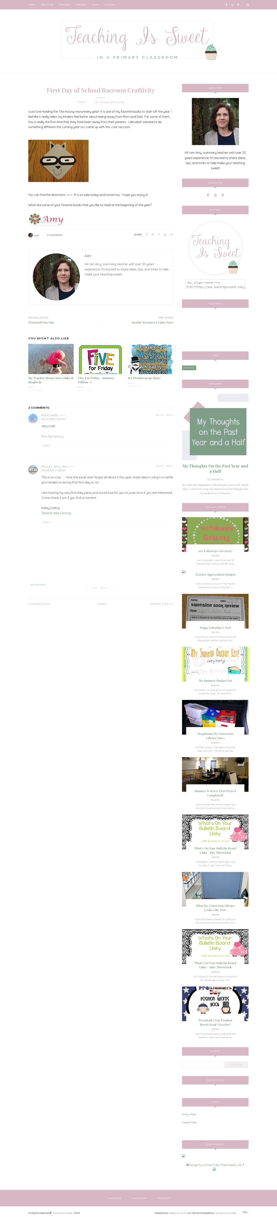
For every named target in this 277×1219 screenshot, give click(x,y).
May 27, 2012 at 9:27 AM (53, 419)
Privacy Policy (189, 1114)
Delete (160, 415)
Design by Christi (178, 1212)
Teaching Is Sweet (62, 1212)
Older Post (41, 604)
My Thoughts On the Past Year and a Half (215, 468)
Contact (81, 4)
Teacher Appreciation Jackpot (215, 574)
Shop (96, 4)
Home (31, 4)
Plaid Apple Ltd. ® (232, 1165)
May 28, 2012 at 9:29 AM (53, 470)
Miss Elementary (52, 436)
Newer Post (161, 604)
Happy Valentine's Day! (215, 627)
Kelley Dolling (54, 466)
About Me (47, 4)
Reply (169, 415)
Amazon (110, 4)
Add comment (38, 584)
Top (244, 1212)
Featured (189, 368)
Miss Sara (49, 415)
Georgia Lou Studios (225, 1212)
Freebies (64, 4)
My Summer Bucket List (215, 680)
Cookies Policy (189, 1122)
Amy (36, 235)
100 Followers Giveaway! (215, 551)
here (69, 195)
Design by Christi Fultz (204, 1165)
